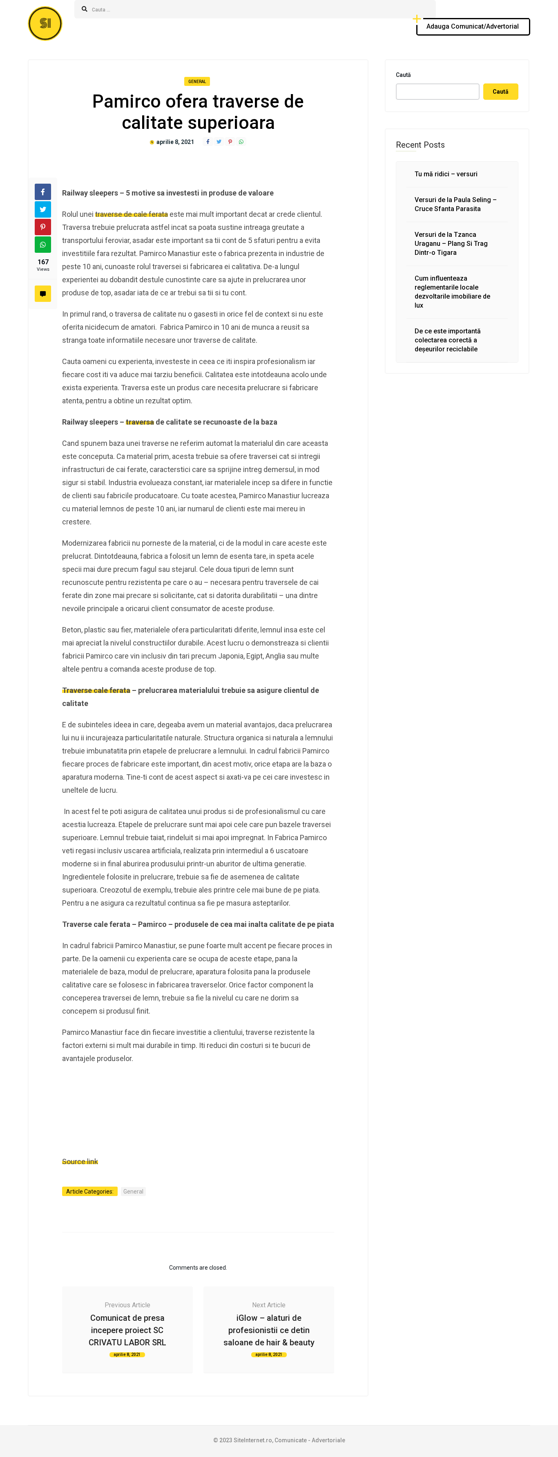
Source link (80, 1161)
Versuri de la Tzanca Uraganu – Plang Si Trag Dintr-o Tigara (451, 243)
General (197, 81)
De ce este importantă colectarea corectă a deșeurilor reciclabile (448, 340)
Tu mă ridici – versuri (446, 174)
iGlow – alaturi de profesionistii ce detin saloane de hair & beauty (269, 1330)
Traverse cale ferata (96, 690)
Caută (403, 75)
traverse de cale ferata (131, 214)
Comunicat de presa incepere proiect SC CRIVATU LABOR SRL (127, 1330)
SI (45, 23)
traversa (140, 422)
